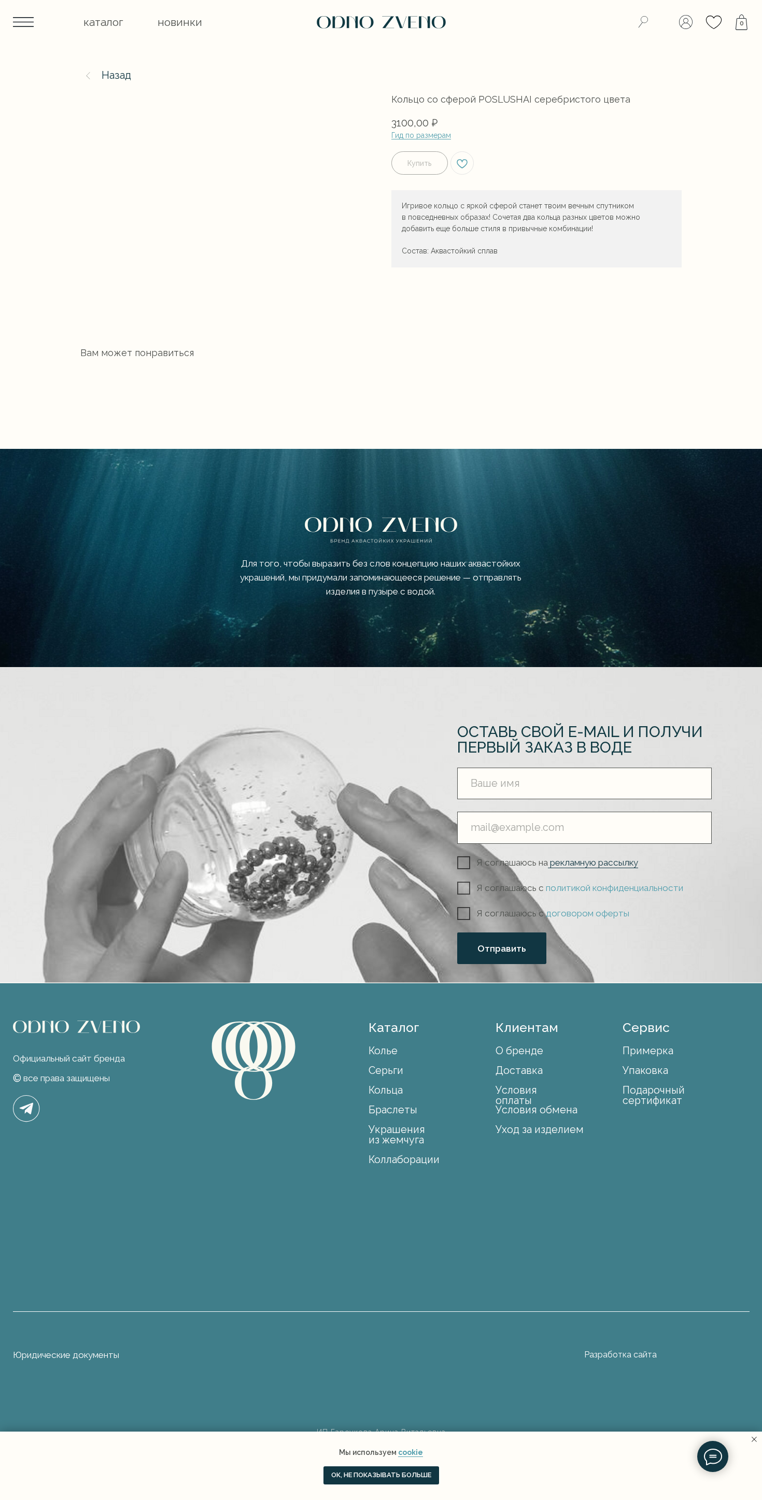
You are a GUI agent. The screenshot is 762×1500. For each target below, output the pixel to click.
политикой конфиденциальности (614, 888)
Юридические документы (66, 1355)
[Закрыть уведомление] (754, 1439)
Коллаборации (404, 1160)
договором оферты (587, 913)
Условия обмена (536, 1110)
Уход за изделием (540, 1130)
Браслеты (393, 1110)
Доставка (519, 1071)
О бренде (519, 1051)
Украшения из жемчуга (397, 1135)
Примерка (648, 1051)
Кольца (386, 1090)
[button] (103, 22)
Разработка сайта (620, 1355)
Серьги (386, 1071)
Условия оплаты (516, 1095)
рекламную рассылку (593, 862)
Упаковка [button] (645, 1071)
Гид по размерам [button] (421, 135)
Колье (383, 1051)
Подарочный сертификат (654, 1095)
